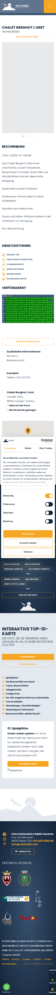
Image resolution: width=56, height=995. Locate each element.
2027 (10, 296)
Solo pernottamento (39, 569)
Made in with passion (39, 963)
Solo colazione (12, 564)
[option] (28, 87)
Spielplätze (10, 677)
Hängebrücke (11, 689)
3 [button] (28, 136)
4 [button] (30, 136)
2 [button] (25, 136)
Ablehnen (28, 552)
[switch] (49, 504)
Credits (37, 959)
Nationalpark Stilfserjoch (18, 709)
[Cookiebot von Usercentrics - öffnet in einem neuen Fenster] (41, 440)
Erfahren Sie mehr (28, 764)
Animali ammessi (12, 579)
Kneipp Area (11, 693)
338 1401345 (23, 377)
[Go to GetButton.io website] (6, 992)
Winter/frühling (28, 664)
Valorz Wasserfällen (15, 685)
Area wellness (32, 579)
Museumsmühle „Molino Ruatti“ (21, 713)
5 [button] (32, 136)
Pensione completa (13, 569)
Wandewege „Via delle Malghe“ (21, 705)
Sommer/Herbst (28, 657)
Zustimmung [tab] (10, 448)
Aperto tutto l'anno (14, 584)
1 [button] (23, 136)
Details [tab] (28, 448)
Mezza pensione (32, 564)
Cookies (26, 959)
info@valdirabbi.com (24, 844)
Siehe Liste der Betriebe (27, 37)
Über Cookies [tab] (45, 448)
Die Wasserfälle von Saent (18, 681)
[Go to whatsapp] (6, 986)
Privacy (16, 959)
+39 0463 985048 (43, 841)
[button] (28, 431)
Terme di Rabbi (12, 701)
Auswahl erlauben (28, 543)
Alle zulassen (28, 534)
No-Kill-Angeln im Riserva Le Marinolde (25, 697)
